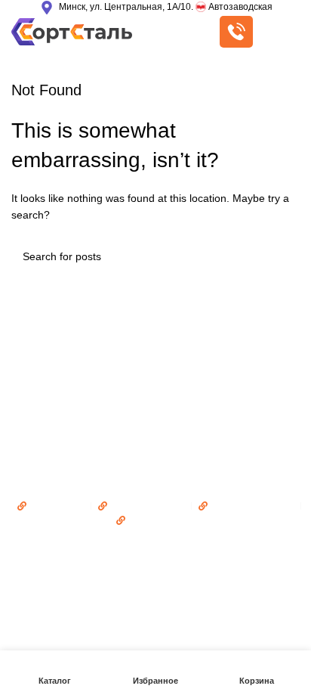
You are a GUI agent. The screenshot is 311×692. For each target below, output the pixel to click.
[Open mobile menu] (283, 32)
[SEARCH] (282, 256)
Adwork (228, 549)
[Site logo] (71, 31)
